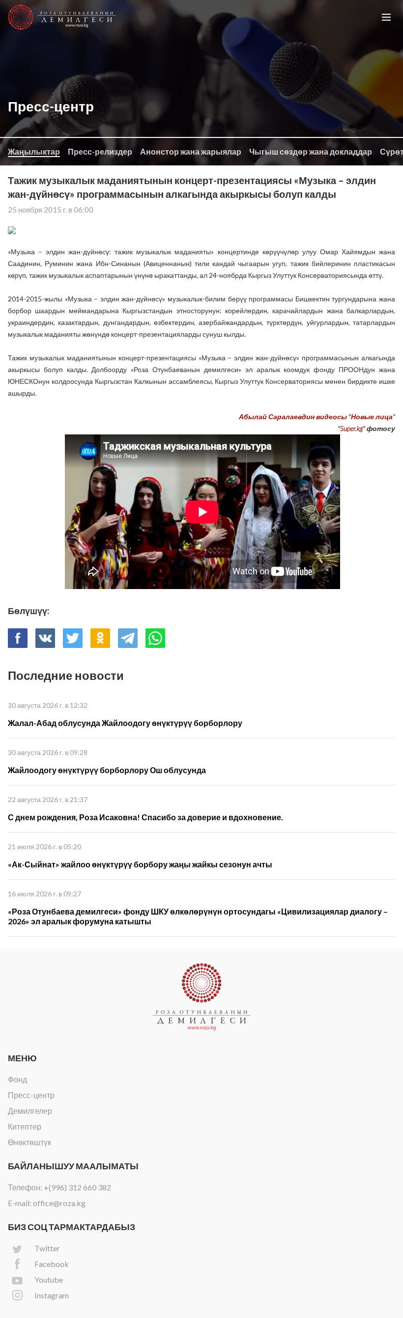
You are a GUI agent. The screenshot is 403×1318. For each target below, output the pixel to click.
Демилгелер (30, 1110)
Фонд (17, 1079)
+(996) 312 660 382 (77, 1187)
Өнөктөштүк (29, 1142)
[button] (386, 17)
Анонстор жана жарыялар (190, 151)
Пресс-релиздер (100, 151)
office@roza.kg (59, 1203)
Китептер (24, 1126)
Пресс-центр (31, 1095)
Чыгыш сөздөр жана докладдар (310, 151)
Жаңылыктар (34, 151)
